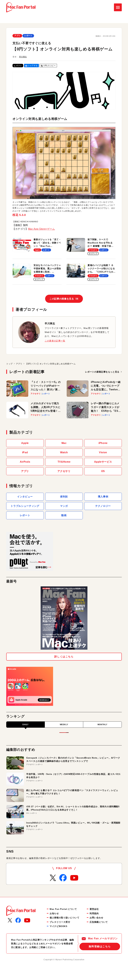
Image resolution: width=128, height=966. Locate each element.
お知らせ (54, 913)
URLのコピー (50, 65)
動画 (63, 515)
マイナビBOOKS (58, 926)
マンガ (64, 506)
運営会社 (94, 909)
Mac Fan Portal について (63, 909)
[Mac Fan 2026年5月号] (64, 618)
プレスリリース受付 (60, 922)
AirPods (25, 461)
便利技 (64, 496)
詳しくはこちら (64, 656)
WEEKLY (64, 724)
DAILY (25, 724)
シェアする (33, 65)
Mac (64, 443)
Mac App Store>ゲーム (41, 229)
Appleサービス (103, 461)
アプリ (17, 35)
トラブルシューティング (25, 506)
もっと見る (102, 372)
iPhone (103, 443)
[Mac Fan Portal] (20, 7)
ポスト (19, 65)
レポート (28, 35)
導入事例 (103, 496)
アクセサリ (63, 471)
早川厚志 (23, 57)
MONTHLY (102, 724)
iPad (25, 452)
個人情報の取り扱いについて (64, 917)
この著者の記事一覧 (55, 340)
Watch (64, 452)
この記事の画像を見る (64, 298)
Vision (103, 452)
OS (103, 471)
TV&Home (64, 461)
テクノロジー (103, 506)
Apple (25, 443)
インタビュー (25, 496)
